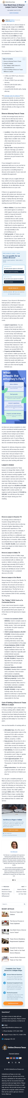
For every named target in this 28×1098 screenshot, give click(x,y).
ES (14, 1039)
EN (11, 1039)
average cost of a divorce (12, 96)
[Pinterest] (19, 1062)
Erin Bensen (12, 20)
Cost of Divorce (14, 13)
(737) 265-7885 (18, 1031)
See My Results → (14, 288)
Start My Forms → (14, 830)
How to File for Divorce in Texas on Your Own (21, 890)
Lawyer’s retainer (8, 63)
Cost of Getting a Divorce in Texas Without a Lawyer (13, 70)
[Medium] (13, 880)
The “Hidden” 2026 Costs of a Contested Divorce (12, 66)
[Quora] (15, 880)
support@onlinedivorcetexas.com (12, 1027)
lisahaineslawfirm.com (10, 21)
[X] (12, 1062)
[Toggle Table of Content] (23, 59)
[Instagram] (16, 1062)
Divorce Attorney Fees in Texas (12, 61)
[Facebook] (9, 1062)
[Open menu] (25, 2)
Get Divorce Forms (13, 1003)
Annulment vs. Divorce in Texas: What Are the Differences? (7, 891)
